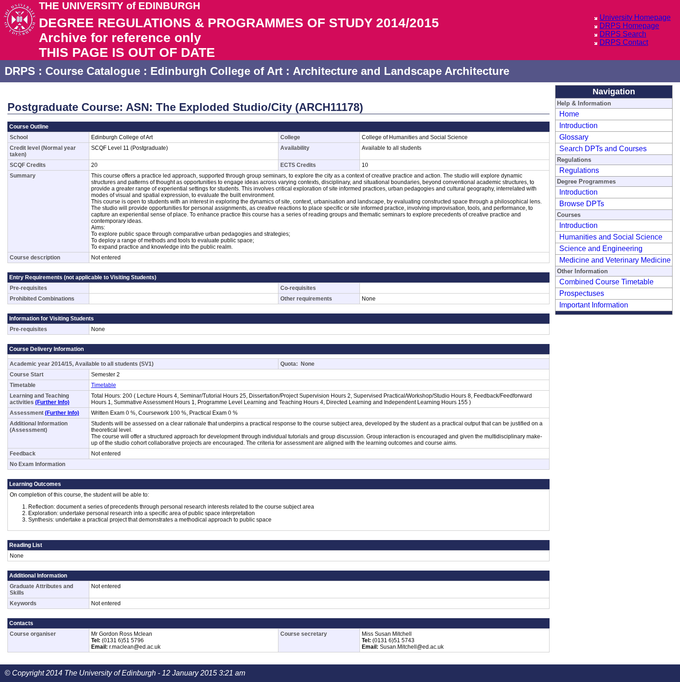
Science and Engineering (601, 248)
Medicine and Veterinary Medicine (615, 260)
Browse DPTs (581, 204)
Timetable (103, 385)
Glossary (573, 137)
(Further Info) (52, 402)
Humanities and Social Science (610, 237)
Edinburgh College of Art (216, 71)
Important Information (593, 305)
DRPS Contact (624, 42)
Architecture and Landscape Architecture (401, 71)
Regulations (579, 170)
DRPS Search (623, 34)
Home (569, 114)
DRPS (20, 71)
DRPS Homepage (629, 26)
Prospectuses (581, 293)
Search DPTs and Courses (603, 149)
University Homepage (635, 17)
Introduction (578, 125)
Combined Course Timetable (606, 282)
